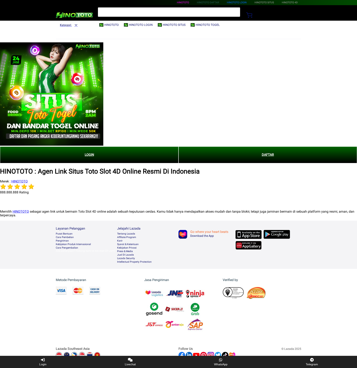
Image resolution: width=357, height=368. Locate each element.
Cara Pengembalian (67, 247)
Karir (120, 240)
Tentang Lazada (126, 233)
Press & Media (125, 251)
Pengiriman (62, 240)
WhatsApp (220, 364)
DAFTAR (268, 155)
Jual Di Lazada (125, 254)
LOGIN (89, 155)
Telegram (312, 364)
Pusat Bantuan (64, 233)
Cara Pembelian (65, 237)
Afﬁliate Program (126, 237)
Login (42, 364)
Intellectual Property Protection (134, 261)
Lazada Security (126, 258)
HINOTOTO (183, 2)
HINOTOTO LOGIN (237, 2)
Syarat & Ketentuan (128, 244)
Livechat (130, 364)
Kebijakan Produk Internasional (73, 244)
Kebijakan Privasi (127, 247)
